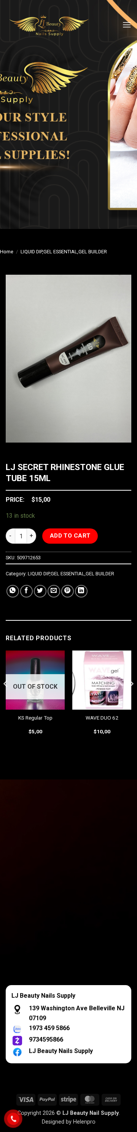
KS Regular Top (35, 718)
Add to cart (70, 535)
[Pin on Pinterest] (67, 591)
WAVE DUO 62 (102, 718)
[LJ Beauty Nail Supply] (53, 25)
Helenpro (84, 1122)
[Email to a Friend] (54, 591)
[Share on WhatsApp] (12, 591)
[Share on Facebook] (26, 591)
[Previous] (6, 699)
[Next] (130, 699)
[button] (126, 24)
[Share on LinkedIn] (81, 591)
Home (6, 251)
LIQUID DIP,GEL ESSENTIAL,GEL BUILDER (64, 251)
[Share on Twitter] (40, 591)
